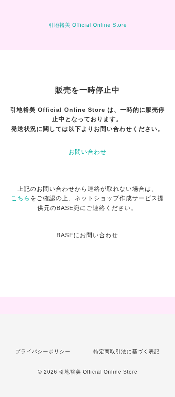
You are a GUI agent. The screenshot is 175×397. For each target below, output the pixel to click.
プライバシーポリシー (43, 351)
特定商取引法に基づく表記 (126, 351)
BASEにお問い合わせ (87, 235)
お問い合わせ (87, 151)
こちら (20, 198)
